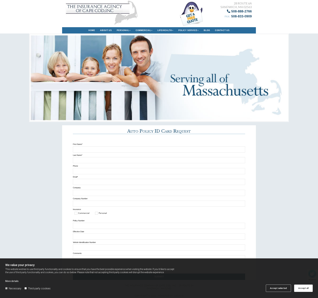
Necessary (15, 288)
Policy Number (79, 221)
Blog (207, 30)
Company (77, 188)
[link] (123, 30)
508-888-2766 (239, 11)
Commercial (143, 30)
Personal (123, 30)
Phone (75, 166)
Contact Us (222, 30)
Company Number (80, 199)
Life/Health (165, 30)
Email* (75, 177)
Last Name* (77, 155)
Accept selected (278, 288)
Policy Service (187, 30)
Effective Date (78, 232)
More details (12, 281)
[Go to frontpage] (102, 12)
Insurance (77, 209)
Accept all (303, 288)
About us (106, 30)
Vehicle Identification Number (84, 242)
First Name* (77, 144)
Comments (77, 253)
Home (91, 30)
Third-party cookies (39, 288)
